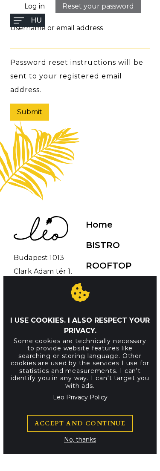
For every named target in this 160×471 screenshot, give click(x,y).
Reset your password (98, 6)
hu (36, 20)
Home (99, 225)
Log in (34, 6)
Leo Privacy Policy (80, 397)
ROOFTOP (108, 265)
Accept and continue (80, 423)
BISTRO (103, 245)
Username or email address (56, 28)
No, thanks (80, 439)
